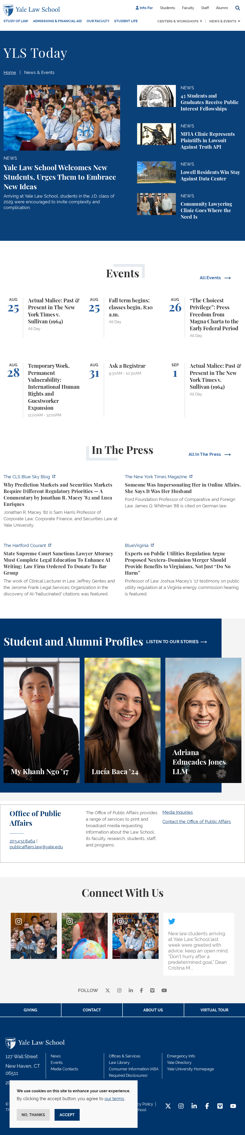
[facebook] (141, 991)
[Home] (33, 10)
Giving (30, 1010)
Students (167, 8)
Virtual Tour (214, 1010)
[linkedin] (131, 991)
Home (10, 72)
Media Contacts (64, 1069)
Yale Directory (179, 1062)
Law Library (119, 1062)
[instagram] (119, 991)
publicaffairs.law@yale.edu (36, 846)
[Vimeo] (152, 991)
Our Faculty (98, 21)
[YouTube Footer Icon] (233, 1106)
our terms (114, 1098)
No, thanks (33, 1115)
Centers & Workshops (178, 21)
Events (57, 1062)
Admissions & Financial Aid (57, 21)
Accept (67, 1115)
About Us (153, 1010)
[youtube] (164, 991)
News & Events (222, 21)
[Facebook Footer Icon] (207, 1106)
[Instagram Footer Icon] (181, 1106)
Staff (205, 8)
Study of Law (16, 21)
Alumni (222, 8)
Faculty (188, 8)
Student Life (126, 21)
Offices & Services (124, 1056)
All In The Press (205, 454)
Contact (92, 1010)
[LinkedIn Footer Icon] (194, 1106)
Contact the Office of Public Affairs (196, 821)
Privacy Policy (140, 1104)
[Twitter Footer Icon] (168, 1106)
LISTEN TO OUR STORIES (172, 641)
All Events (211, 277)
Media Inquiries (177, 812)
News (56, 1056)
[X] (107, 991)
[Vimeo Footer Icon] (220, 1106)
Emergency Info (181, 1056)
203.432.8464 (22, 841)
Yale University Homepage (190, 1069)
